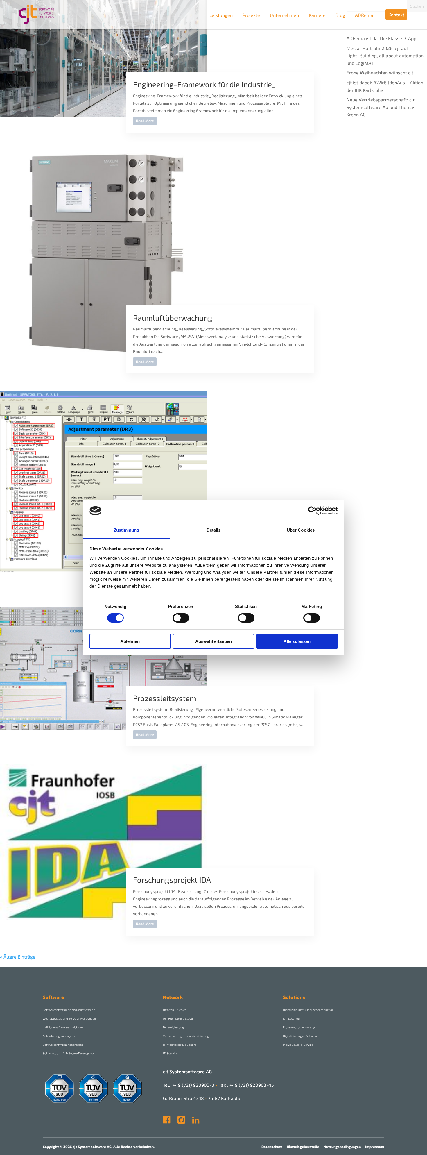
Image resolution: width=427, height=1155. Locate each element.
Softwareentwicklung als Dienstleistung (69, 1009)
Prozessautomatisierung (299, 1027)
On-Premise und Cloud (178, 1018)
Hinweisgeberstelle (303, 1147)
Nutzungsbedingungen (342, 1147)
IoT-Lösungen (292, 1018)
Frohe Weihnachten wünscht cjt (380, 72)
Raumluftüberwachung (172, 317)
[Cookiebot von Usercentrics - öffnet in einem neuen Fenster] (312, 510)
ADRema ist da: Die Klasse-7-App (381, 38)
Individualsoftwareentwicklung (63, 1027)
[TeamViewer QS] (191, 1121)
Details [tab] (214, 530)
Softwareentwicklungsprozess (63, 1044)
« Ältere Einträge (17, 956)
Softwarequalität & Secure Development (69, 1053)
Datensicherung (173, 1027)
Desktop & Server (174, 1009)
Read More (145, 121)
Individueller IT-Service (298, 1044)
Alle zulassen (297, 641)
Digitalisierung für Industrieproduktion (308, 1009)
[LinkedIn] (196, 1121)
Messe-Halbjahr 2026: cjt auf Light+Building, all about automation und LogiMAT (385, 55)
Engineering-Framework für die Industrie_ (204, 84)
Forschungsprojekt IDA (172, 879)
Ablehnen (130, 641)
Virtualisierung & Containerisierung (186, 1036)
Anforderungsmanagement (61, 1036)
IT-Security (170, 1053)
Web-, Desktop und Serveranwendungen (69, 1018)
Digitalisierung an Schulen (300, 1036)
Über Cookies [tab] (301, 530)
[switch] (181, 618)
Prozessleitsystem (164, 697)
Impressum (374, 1147)
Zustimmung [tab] (126, 530)
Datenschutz (271, 1147)
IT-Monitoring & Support (179, 1044)
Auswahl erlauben (213, 641)
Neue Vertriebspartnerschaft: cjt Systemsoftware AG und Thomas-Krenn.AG (382, 107)
